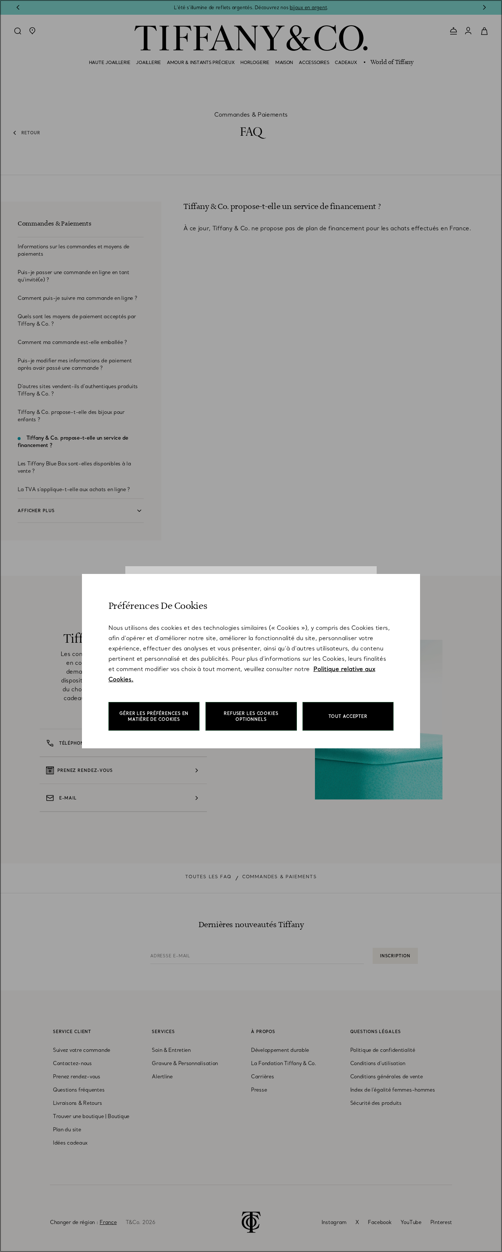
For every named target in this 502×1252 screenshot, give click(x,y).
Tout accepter (348, 716)
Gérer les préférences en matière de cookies (154, 716)
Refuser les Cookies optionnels (251, 716)
